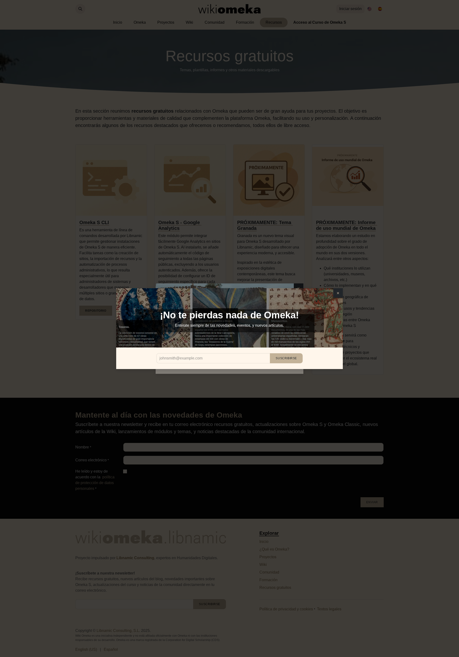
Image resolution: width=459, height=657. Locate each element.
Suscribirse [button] (286, 358)
